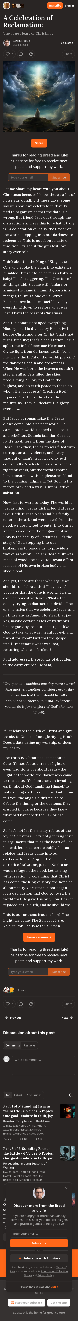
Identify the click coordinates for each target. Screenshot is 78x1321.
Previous (15, 1017)
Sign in (69, 5)
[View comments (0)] (21, 54)
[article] (39, 1122)
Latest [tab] (18, 1095)
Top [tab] (8, 1095)
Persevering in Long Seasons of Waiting (24, 1165)
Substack (19, 1312)
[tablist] (20, 1045)
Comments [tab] (13, 1045)
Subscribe (55, 5)
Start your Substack (28, 1302)
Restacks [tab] (29, 1045)
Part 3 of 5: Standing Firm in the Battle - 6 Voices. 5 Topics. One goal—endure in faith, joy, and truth (28, 1153)
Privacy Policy (46, 1275)
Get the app (59, 1302)
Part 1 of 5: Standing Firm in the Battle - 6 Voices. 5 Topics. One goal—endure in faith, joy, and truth (28, 1111)
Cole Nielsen (21, 1129)
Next (64, 1017)
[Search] (71, 1095)
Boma (40, 1133)
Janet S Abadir (22, 1176)
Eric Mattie (28, 1125)
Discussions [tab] (33, 1095)
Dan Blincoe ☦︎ (21, 41)
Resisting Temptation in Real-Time (26, 1121)
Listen (69, 43)
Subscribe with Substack (41, 1258)
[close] (66, 1188)
